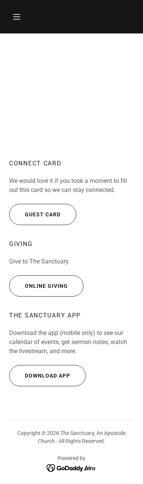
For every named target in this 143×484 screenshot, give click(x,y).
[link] (71, 468)
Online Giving (46, 286)
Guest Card (43, 214)
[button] (16, 16)
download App (47, 376)
